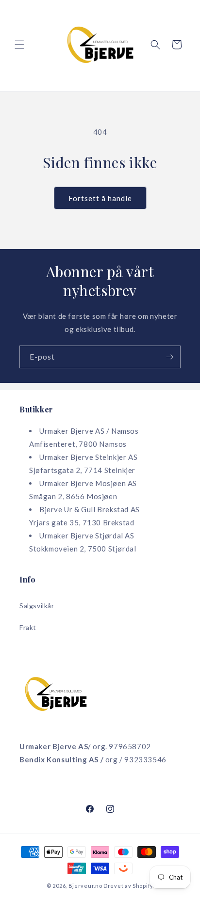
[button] (19, 44)
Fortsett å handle (100, 198)
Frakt (27, 627)
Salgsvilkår (36, 605)
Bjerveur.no (85, 885)
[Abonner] (169, 357)
